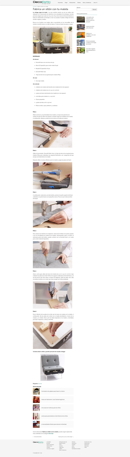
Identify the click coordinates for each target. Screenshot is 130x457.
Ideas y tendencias (87, 2)
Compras (48, 447)
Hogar (66, 2)
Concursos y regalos (50, 448)
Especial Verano (62, 443)
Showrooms (86, 444)
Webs (85, 447)
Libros (73, 446)
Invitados (73, 444)
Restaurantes (72, 2)
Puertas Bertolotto (38, 436)
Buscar (78, 7)
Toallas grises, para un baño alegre (65, 436)
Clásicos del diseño (50, 444)
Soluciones (60, 2)
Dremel (40, 383)
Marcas (73, 447)
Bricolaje (48, 443)
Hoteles (79, 2)
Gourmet (61, 446)
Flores (60, 444)
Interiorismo (74, 443)
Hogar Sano (61, 447)
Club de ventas (49, 446)
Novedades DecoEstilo (76, 448)
